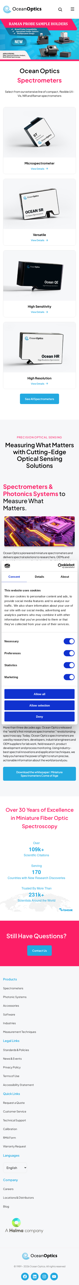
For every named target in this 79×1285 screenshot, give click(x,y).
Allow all (39, 694)
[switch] (69, 653)
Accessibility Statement (18, 1084)
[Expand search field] (60, 9)
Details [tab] (39, 576)
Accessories (11, 1005)
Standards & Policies (16, 1050)
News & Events (12, 1058)
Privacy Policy (12, 1067)
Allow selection (39, 705)
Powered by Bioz (12, 919)
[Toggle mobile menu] (72, 9)
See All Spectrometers (39, 399)
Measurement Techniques (19, 1031)
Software (9, 1014)
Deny (39, 716)
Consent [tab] (14, 576)
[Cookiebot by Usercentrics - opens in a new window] (58, 565)
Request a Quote (14, 1102)
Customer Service (14, 1111)
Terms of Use (11, 1076)
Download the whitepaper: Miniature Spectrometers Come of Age (39, 773)
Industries (9, 1023)
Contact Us (39, 950)
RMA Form (9, 1137)
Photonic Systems (14, 997)
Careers (8, 1189)
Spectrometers (13, 988)
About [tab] (65, 576)
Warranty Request (14, 1146)
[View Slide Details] (39, 40)
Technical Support (14, 1120)
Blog (6, 1206)
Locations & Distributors (18, 1197)
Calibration (10, 1129)
